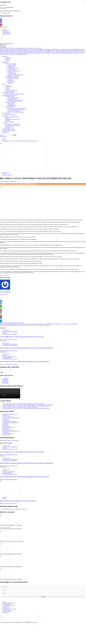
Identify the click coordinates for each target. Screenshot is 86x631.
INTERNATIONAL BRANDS (12, 77)
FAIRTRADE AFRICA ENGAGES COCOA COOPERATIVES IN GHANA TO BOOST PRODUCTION (26, 408)
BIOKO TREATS (12, 66)
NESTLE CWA (11, 82)
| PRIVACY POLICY (7, 611)
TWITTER (5, 379)
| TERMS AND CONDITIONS (9, 609)
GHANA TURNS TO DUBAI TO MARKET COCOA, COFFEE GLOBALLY (20, 407)
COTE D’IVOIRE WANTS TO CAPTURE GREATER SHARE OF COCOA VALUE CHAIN (21, 48)
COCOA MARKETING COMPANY (16, 109)
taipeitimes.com (6, 275)
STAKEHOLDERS (9, 96)
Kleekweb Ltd (34, 622)
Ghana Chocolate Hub (5, 181)
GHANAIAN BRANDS (10, 63)
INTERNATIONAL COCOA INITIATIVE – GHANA (15, 509)
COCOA (7, 60)
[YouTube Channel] (43, 25)
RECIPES (7, 120)
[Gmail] (43, 310)
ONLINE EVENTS (9, 126)
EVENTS (5, 123)
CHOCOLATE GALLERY (9, 129)
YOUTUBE (5, 382)
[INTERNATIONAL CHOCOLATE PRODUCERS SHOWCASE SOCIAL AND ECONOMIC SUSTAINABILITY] (3, 340)
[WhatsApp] (43, 306)
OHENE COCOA (12, 73)
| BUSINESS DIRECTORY (9, 603)
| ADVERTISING (6, 604)
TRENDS (5, 115)
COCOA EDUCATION (13, 97)
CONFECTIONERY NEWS (11, 90)
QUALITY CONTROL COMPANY (16, 112)
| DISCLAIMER (6, 610)
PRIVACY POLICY (7, 34)
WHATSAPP (5, 383)
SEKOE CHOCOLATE (13, 75)
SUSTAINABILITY (9, 121)
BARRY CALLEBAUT (13, 78)
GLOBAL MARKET (10, 91)
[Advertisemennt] (3, 44)
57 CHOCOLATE (12, 65)
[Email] (43, 304)
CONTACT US (6, 31)
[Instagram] (43, 21)
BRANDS (5, 62)
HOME (4, 29)
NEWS (4, 84)
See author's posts (4, 294)
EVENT (4, 424)
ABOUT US (5, 30)
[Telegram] (43, 312)
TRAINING (8, 127)
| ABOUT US (6, 606)
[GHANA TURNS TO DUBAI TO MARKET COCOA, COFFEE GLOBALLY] (10, 494)
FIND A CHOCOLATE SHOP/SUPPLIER (14, 94)
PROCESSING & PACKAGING (12, 119)
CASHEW (7, 57)
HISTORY (5, 56)
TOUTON (10, 83)
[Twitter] (43, 23)
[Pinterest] (43, 316)
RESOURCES (6, 113)
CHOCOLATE (8, 59)
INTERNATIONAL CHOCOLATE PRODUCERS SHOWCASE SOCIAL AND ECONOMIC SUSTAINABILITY (26, 348)
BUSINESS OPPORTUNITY (11, 117)
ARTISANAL (11, 103)
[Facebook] (43, 19)
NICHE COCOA (12, 72)
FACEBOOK (6, 378)
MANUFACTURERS (10, 102)
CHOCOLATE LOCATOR (9, 92)
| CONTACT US (6, 608)
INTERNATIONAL (12, 106)
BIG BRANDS (11, 104)
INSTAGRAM (6, 380)
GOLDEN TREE (12, 69)
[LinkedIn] (43, 318)
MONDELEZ (11, 80)
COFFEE (7, 61)
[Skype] (43, 319)
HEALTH (7, 118)
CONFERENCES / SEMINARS (12, 125)
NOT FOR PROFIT (12, 98)
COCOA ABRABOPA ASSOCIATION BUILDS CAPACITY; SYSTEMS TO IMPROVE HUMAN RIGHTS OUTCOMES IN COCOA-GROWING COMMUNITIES (39, 324)
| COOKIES (5, 612)
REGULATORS (9, 107)
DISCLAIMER (6, 32)
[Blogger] (43, 314)
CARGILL (10, 79)
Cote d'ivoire (17, 322)
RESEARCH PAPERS (10, 114)
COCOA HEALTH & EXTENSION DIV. (17, 108)
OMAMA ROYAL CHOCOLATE (15, 74)
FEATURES (5, 426)
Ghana (21, 322)
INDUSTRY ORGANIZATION (10, 95)
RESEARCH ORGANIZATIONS (15, 100)
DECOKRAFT (11, 67)
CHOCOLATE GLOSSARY (9, 130)
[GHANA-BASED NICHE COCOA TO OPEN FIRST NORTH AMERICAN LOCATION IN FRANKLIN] (3, 351)
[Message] (43, 308)
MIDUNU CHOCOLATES (14, 71)
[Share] (43, 321)
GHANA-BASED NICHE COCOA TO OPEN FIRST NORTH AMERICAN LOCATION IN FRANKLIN (24, 361)
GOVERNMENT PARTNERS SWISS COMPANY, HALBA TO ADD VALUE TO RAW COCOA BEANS (25, 325)
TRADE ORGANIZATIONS (14, 101)
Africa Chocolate (6, 322)
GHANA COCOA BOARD (14, 111)
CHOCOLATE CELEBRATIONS (12, 124)
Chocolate (12, 322)
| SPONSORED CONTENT (9, 605)
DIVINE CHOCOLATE (13, 68)
